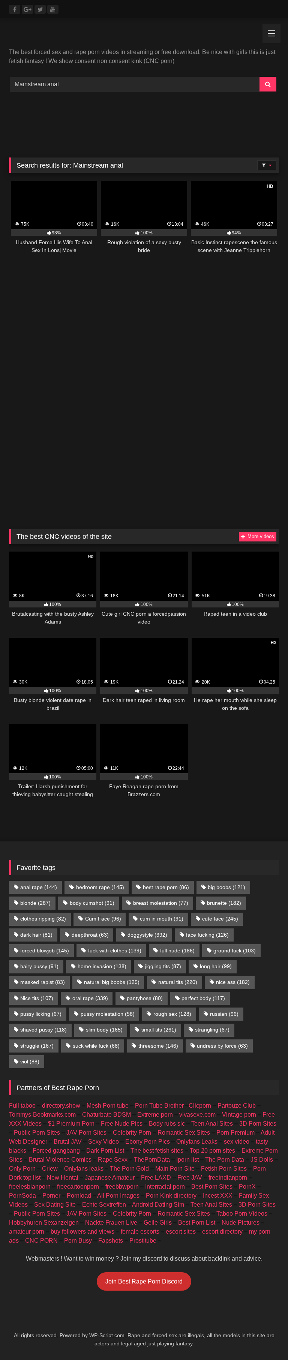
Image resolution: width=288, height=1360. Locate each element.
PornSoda (22, 1195)
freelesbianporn (30, 1186)
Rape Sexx (113, 1159)
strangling (212, 1030)
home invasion (102, 966)
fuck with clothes (114, 951)
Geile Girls (158, 1222)
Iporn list (187, 1159)
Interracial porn (165, 1186)
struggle (37, 1046)
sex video (236, 1141)
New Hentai (62, 1177)
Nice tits (36, 998)
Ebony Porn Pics (147, 1141)
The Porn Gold (129, 1168)
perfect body (203, 998)
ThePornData (152, 1159)
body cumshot (92, 903)
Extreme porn (155, 1114)
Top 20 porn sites (212, 1150)
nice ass (233, 982)
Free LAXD (156, 1177)
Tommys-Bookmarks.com (42, 1114)
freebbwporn (122, 1186)
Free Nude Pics (121, 1123)
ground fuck (234, 951)
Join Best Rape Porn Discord (144, 1281)
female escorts (140, 1231)
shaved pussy (43, 1030)
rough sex (172, 1014)
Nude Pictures (241, 1222)
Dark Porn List (105, 1150)
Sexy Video (103, 1141)
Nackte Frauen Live (111, 1222)
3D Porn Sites (257, 1123)
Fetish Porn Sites (224, 1168)
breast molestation (160, 903)
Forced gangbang (56, 1150)
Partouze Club (237, 1105)
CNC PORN (41, 1240)
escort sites (181, 1231)
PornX (247, 1186)
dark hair (36, 935)
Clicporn (200, 1105)
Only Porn (22, 1168)
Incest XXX (217, 1195)
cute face (220, 919)
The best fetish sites (156, 1150)
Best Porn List (196, 1222)
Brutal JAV (68, 1141)
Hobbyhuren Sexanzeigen (44, 1222)
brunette (224, 903)
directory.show (61, 1105)
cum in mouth (161, 919)
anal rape (38, 887)
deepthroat (90, 935)
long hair (216, 966)
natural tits (177, 982)
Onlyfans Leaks (197, 1141)
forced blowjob (44, 951)
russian (224, 1014)
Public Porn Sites (37, 1132)
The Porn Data (224, 1159)
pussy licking (41, 1014)
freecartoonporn (78, 1186)
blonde (35, 903)
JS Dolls (261, 1159)
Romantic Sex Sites (184, 1132)
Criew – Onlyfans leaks (73, 1168)
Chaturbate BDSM (106, 1114)
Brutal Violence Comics (60, 1159)
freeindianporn (227, 1177)
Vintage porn (239, 1114)
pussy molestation (108, 1014)
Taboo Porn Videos (241, 1213)
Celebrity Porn (132, 1132)
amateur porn (26, 1231)
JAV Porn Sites (86, 1132)
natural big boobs (112, 982)
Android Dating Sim (158, 1204)
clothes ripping (43, 919)
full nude (177, 951)
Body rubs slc (167, 1123)
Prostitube (142, 1240)
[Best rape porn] (144, 36)
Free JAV (189, 1177)
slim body (104, 1030)
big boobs (226, 887)
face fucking (207, 935)
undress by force (222, 1046)
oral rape (90, 998)
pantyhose (145, 998)
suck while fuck (96, 1046)
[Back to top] (264, 1337)
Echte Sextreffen (104, 1204)
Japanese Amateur (110, 1177)
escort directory (222, 1231)
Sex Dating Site (55, 1204)
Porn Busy (78, 1240)
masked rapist (42, 982)
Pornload (79, 1195)
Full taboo (22, 1105)
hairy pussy (39, 966)
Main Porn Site (175, 1168)
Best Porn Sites (211, 1186)
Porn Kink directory (171, 1195)
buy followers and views (82, 1231)
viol (29, 1062)
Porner (51, 1195)
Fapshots (110, 1240)
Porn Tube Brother (159, 1105)
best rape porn (166, 887)
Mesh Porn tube (108, 1105)
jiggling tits (163, 966)
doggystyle (147, 935)
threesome (158, 1046)
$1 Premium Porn (71, 1123)
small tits (158, 1030)
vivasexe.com (197, 1114)
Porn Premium (235, 1132)
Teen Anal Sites (212, 1123)
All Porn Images (118, 1195)
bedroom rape (100, 887)
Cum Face (103, 919)
